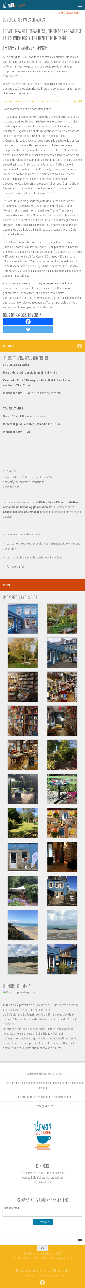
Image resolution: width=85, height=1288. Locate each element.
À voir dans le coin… (69, 13)
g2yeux (68, 1258)
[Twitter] (28, 329)
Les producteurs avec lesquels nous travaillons (34, 557)
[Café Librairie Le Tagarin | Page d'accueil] (17, 5)
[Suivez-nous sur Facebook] (79, 346)
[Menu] (80, 5)
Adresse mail (11, 1207)
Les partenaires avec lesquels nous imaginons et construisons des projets (41, 546)
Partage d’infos (16, 566)
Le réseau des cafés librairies (24, 534)
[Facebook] (28, 321)
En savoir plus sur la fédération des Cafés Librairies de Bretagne (41, 101)
